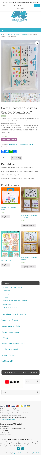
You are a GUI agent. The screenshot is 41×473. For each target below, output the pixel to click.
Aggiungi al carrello (9, 139)
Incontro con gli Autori (11, 326)
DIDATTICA (6, 294)
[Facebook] (18, 448)
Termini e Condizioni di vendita (7, 419)
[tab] (7, 158)
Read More (20, 8)
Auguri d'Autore (8, 355)
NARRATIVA (6, 297)
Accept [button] (37, 6)
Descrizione (6, 158)
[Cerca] (38, 381)
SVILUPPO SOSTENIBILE (10, 307)
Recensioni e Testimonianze (13, 343)
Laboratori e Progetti (10, 320)
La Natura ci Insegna (10, 361)
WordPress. (20, 453)
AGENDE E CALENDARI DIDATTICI (13, 287)
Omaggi (4, 337)
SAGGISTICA (6, 304)
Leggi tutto (5, 217)
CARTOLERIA (6, 291)
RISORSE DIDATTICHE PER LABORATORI (16, 34)
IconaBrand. (36, 453)
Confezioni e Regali (9, 349)
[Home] (2, 34)
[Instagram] (22, 448)
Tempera (14, 453)
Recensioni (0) (16, 158)
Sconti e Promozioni (10, 332)
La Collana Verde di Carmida (13, 314)
